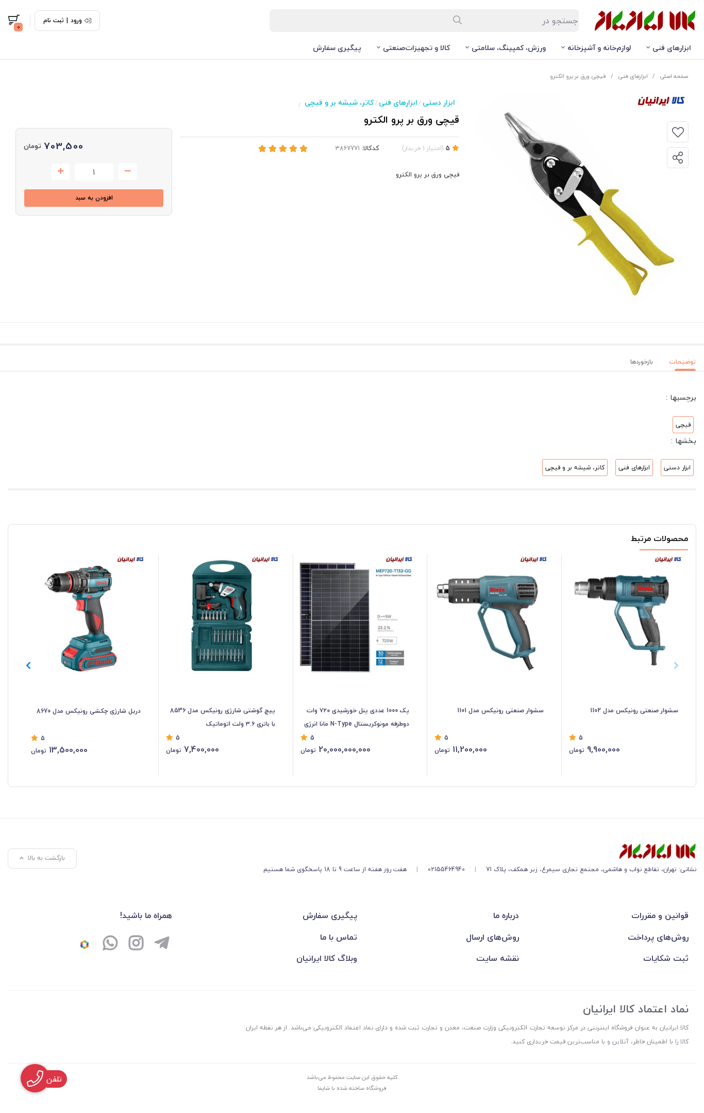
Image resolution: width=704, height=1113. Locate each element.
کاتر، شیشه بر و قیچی (339, 102)
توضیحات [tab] (682, 361)
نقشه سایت (497, 958)
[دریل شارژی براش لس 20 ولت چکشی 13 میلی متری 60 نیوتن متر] (86, 615)
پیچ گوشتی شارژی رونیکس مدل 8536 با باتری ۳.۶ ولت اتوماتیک (222, 717)
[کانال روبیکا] (84, 944)
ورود (76, 20)
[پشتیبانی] (110, 944)
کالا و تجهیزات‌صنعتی (416, 47)
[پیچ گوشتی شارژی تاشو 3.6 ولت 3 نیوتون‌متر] (220, 615)
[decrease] (128, 171)
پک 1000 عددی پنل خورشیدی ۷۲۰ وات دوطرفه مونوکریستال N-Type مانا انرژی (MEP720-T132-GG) (356, 718)
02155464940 (446, 869)
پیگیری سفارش (337, 47)
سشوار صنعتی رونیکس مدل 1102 (634, 710)
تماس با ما (338, 937)
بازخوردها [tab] (641, 361)
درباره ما (506, 915)
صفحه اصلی (674, 76)
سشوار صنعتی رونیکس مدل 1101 (500, 710)
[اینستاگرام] (136, 944)
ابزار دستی (439, 102)
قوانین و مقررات (660, 915)
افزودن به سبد (94, 197)
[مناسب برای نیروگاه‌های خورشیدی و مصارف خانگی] (355, 615)
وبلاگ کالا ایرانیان (326, 958)
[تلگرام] (162, 944)
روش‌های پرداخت (658, 937)
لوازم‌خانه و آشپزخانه (599, 47)
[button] (28, 665)
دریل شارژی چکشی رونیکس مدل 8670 (89, 711)
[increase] (61, 171)
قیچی (683, 424)
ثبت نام (53, 20)
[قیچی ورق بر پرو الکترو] (479, 851)
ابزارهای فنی (671, 47)
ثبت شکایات (666, 958)
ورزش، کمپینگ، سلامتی (509, 47)
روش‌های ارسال (492, 937)
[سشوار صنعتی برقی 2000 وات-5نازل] (489, 615)
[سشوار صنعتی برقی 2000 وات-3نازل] (623, 615)
